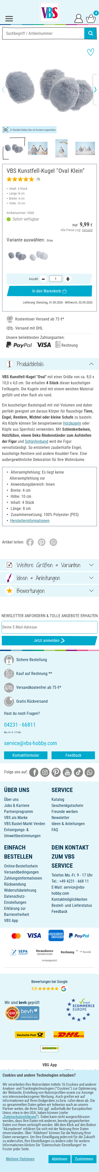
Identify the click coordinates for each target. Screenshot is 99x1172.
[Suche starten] (90, 33)
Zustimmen (84, 1159)
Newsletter (60, 817)
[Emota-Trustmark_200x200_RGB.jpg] (80, 1009)
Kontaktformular (25, 755)
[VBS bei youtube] (67, 772)
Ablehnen (59, 1159)
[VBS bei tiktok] (78, 772)
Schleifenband (36, 441)
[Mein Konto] (79, 18)
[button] (7, 89)
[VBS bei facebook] (34, 772)
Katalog (58, 799)
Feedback (73, 755)
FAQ (55, 829)
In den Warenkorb (46, 291)
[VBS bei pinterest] (56, 772)
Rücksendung (15, 884)
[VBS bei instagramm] (45, 772)
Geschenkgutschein (67, 805)
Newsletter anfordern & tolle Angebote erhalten (50, 615)
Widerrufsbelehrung (20, 890)
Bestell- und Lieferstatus (72, 905)
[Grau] (17, 256)
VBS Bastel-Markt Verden (24, 823)
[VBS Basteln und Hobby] (49, 12)
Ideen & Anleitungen (68, 823)
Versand (87, 230)
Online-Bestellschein (21, 866)
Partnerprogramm (18, 811)
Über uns (11, 799)
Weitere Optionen (20, 1159)
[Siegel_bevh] (22, 1012)
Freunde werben (65, 811)
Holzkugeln (72, 423)
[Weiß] (38, 256)
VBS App (11, 920)
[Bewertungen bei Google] (49, 986)
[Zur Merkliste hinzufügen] (90, 52)
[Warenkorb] (91, 18)
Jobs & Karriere (16, 805)
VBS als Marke (16, 817)
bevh (23, 1002)
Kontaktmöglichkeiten (69, 899)
